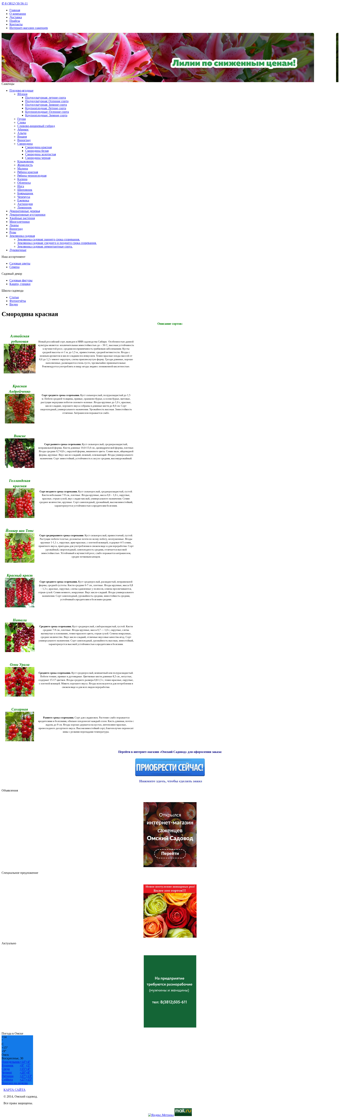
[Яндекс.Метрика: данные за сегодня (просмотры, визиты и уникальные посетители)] (161, 1115)
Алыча (21, 133)
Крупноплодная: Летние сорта (45, 108)
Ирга (20, 186)
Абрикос (23, 129)
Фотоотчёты (17, 301)
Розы (12, 232)
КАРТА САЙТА (15, 1089)
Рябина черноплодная (31, 175)
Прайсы (14, 20)
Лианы (14, 225)
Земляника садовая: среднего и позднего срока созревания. (57, 243)
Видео (13, 304)
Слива (21, 122)
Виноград (23, 140)
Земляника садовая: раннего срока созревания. (48, 239)
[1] (169, 79)
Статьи (14, 297)
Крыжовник (25, 161)
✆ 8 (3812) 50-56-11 (15, 3)
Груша (21, 119)
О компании (17, 13)
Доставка (15, 17)
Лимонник (24, 207)
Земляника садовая (22, 236)
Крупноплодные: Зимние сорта (46, 115)
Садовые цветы (19, 263)
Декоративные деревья (24, 211)
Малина (22, 168)
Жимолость (25, 165)
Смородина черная (37, 158)
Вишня (22, 136)
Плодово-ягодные (21, 90)
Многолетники (19, 221)
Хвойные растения (22, 218)
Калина (22, 179)
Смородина (25, 143)
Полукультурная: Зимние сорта (46, 104)
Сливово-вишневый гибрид (36, 126)
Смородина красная (38, 147)
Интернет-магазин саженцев (28, 28)
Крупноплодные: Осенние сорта (47, 111)
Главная (14, 10)
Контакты (16, 24)
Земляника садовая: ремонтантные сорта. (45, 246)
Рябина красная (27, 172)
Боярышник (25, 193)
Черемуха (23, 197)
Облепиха (24, 182)
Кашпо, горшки (19, 284)
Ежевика (23, 200)
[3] (175, 79)
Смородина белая (37, 150)
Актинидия (25, 204)
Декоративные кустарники (27, 214)
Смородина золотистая (40, 154)
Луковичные (17, 250)
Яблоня (22, 94)
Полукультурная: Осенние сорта (46, 101)
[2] (172, 79)
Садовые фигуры (20, 280)
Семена (14, 267)
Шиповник (24, 189)
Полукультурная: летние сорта (45, 97)
